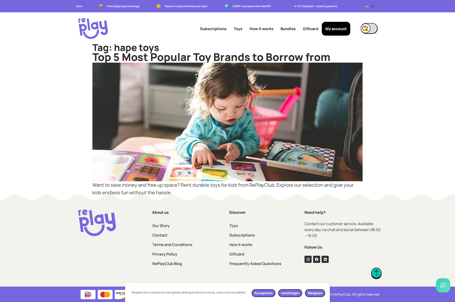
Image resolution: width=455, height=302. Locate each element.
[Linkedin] (325, 259)
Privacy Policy (164, 254)
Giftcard (310, 28)
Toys (238, 28)
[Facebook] (316, 259)
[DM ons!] (443, 285)
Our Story (161, 225)
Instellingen (290, 293)
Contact (160, 235)
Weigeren (315, 293)
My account (336, 28)
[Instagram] (308, 259)
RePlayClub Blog (167, 263)
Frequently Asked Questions (255, 263)
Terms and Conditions (172, 244)
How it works (261, 28)
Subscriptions (213, 28)
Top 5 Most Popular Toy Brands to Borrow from (211, 57)
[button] (369, 6)
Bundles (288, 28)
